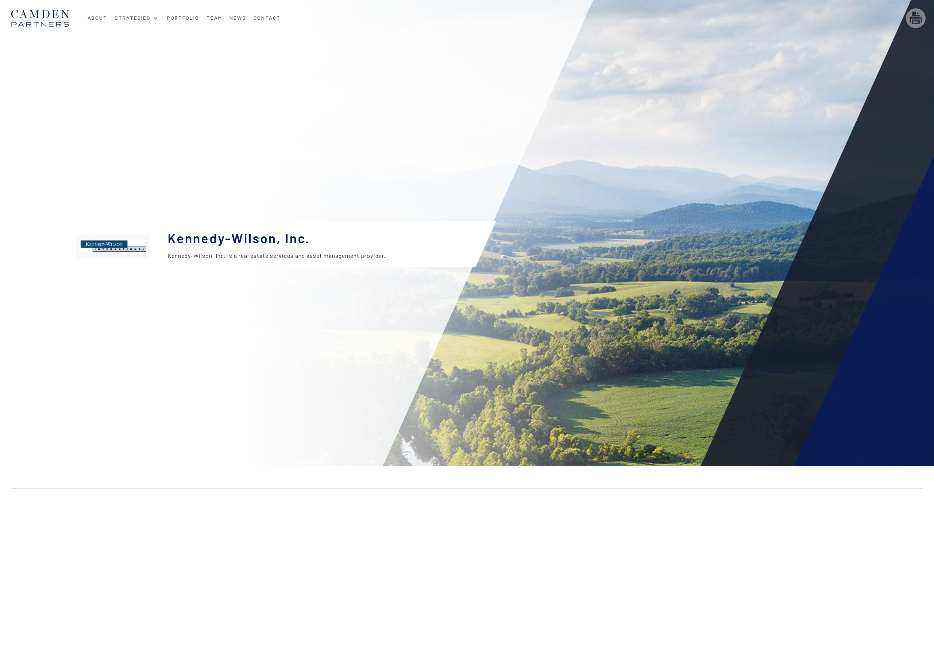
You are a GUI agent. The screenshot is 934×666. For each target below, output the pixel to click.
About (97, 18)
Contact (267, 18)
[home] (47, 18)
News (237, 18)
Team (214, 18)
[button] (136, 15)
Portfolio (183, 18)
